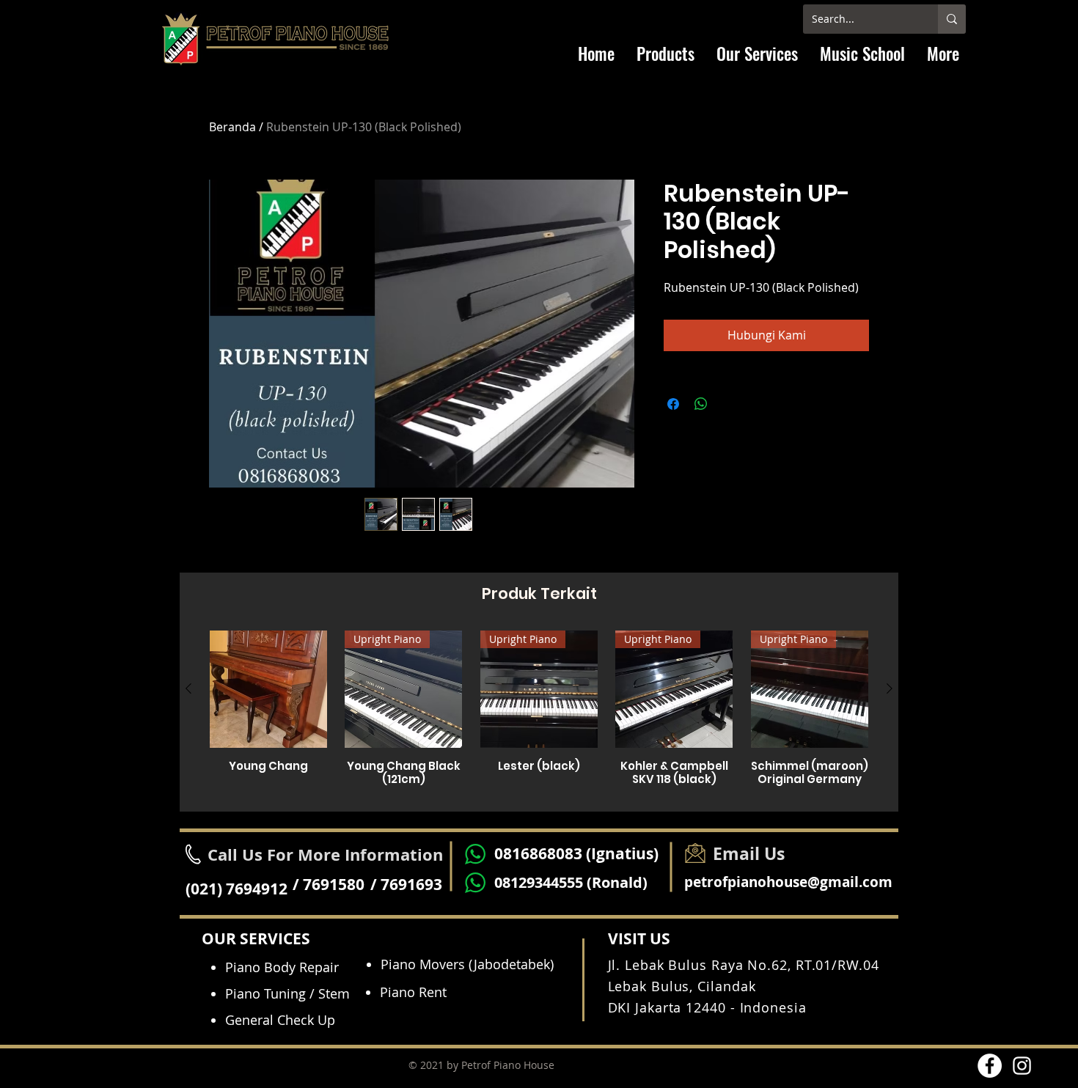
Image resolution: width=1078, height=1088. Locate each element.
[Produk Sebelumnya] (188, 688)
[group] (539, 715)
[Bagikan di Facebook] (673, 404)
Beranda (232, 127)
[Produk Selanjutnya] (889, 688)
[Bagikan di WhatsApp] (701, 404)
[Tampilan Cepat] (268, 689)
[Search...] (952, 19)
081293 (518, 882)
